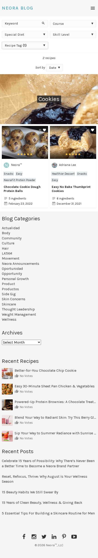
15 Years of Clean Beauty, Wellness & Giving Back (42, 502)
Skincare (9, 304)
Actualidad (11, 228)
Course (58, 24)
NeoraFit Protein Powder (19, 180)
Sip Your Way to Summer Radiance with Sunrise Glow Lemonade (55, 433)
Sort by (40, 67)
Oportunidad (12, 268)
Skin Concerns (13, 299)
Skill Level (61, 34)
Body (6, 233)
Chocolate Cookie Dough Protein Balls (22, 189)
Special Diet (14, 34)
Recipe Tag (16, 45)
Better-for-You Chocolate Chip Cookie (46, 370)
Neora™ (16, 165)
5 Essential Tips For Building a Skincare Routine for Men (49, 513)
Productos (10, 289)
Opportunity (12, 273)
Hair (5, 248)
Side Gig (9, 294)
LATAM (7, 253)
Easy (19, 174)
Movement (10, 258)
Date (52, 68)
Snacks (8, 174)
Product (8, 284)
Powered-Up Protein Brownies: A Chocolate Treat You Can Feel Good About (55, 402)
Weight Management (19, 314)
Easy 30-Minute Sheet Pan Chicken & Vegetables (55, 386)
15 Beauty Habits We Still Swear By (30, 492)
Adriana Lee (67, 165)
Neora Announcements (20, 263)
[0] (25, 156)
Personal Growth (15, 279)
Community (11, 238)
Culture (8, 243)
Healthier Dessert (63, 174)
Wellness (9, 319)
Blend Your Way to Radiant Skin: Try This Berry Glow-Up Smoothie (55, 417)
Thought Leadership (18, 309)
